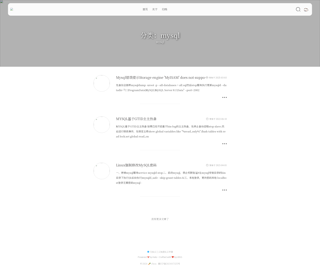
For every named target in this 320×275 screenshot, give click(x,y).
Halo (155, 257)
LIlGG (179, 257)
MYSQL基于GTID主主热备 (136, 118)
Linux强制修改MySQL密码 (136, 165)
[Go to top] (314, 264)
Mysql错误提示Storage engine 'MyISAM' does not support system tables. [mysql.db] (182, 77)
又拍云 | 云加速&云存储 (161, 251)
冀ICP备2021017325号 (169, 263)
